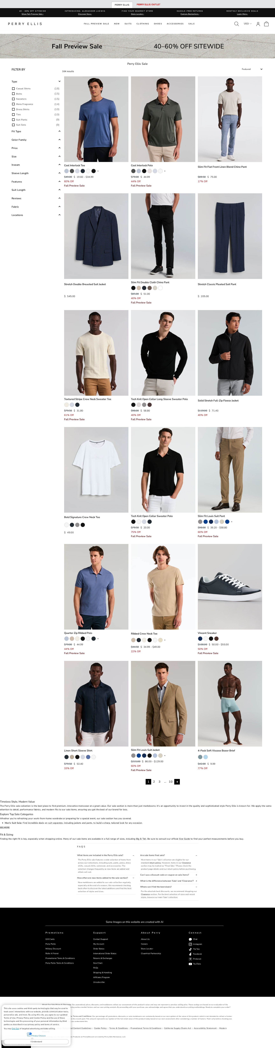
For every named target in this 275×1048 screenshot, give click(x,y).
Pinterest (197, 959)
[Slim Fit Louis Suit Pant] (230, 470)
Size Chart (97, 963)
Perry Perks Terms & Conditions (60, 963)
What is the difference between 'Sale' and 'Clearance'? (167, 881)
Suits (128, 23)
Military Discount (53, 948)
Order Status (99, 948)
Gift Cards (50, 939)
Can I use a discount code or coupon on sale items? (164, 874)
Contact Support (100, 939)
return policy (155, 863)
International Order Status (104, 953)
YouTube (197, 964)
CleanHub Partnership (151, 953)
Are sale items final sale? (152, 855)
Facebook (197, 954)
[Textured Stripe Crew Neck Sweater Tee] (96, 353)
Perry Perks (51, 944)
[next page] (177, 782)
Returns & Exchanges (102, 958)
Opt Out (15, 1028)
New (117, 23)
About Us (145, 939)
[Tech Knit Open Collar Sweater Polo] (163, 470)
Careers (144, 944)
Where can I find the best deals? (156, 886)
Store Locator (147, 948)
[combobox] (252, 69)
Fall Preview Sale (96, 23)
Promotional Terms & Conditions (60, 958)
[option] (36, 88)
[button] (36, 81)
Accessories (175, 23)
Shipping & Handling (102, 972)
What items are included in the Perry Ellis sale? (100, 855)
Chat (195, 939)
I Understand (36, 1041)
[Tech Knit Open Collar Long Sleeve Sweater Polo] (163, 353)
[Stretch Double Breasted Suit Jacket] (96, 236)
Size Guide (184, 838)
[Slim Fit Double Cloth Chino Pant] (163, 236)
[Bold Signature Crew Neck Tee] (96, 470)
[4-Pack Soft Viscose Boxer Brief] (230, 704)
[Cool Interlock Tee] (96, 119)
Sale (191, 23)
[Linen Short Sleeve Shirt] (96, 704)
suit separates (55, 822)
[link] (266, 24)
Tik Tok (196, 949)
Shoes (158, 23)
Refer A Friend (52, 953)
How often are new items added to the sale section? (102, 877)
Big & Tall (141, 838)
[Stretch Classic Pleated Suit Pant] (230, 236)
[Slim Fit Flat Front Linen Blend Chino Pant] (230, 119)
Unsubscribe (99, 982)
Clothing (143, 23)
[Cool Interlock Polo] (163, 119)
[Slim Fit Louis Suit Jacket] (163, 704)
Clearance (186, 863)
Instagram (197, 944)
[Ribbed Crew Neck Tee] (163, 587)
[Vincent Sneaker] (230, 587)
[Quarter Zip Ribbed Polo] (96, 587)
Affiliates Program (101, 977)
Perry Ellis (122, 4)
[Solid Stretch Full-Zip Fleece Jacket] (230, 353)
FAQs (95, 968)
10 (171, 782)
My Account (98, 944)
